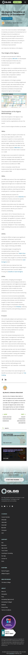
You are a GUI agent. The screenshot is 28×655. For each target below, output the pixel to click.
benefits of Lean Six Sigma (15, 272)
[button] (2, 380)
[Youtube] (4, 506)
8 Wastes (18, 307)
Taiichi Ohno (22, 253)
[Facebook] (9, 506)
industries (21, 197)
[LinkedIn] (2, 506)
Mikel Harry (17, 147)
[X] (7, 506)
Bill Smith (15, 58)
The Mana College (6, 582)
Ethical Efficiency (5, 499)
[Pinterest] (12, 506)
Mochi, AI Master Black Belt (14, 23)
